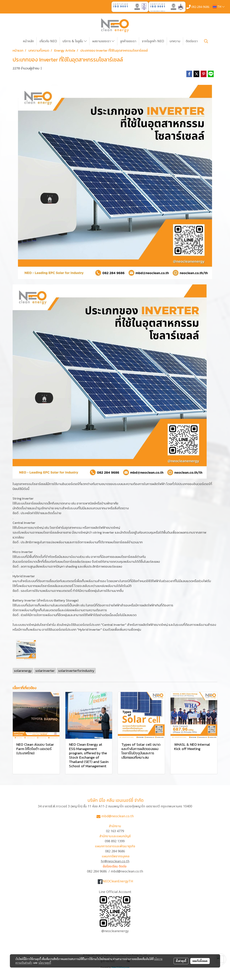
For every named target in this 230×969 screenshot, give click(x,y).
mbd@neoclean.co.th (117, 816)
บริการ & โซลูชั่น (73, 41)
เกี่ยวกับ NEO (48, 41)
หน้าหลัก (28, 41)
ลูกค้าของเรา (128, 41)
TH (219, 7)
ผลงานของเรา (102, 41)
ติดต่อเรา (192, 41)
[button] (206, 41)
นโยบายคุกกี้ (44, 962)
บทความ (175, 41)
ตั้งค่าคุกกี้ (181, 961)
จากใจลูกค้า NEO (153, 41)
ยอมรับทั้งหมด (200, 961)
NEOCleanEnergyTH (118, 881)
